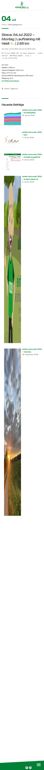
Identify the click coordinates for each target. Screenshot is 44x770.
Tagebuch (14, 89)
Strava (6, 89)
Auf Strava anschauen (10, 81)
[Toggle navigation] (38, 764)
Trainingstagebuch (15, 25)
